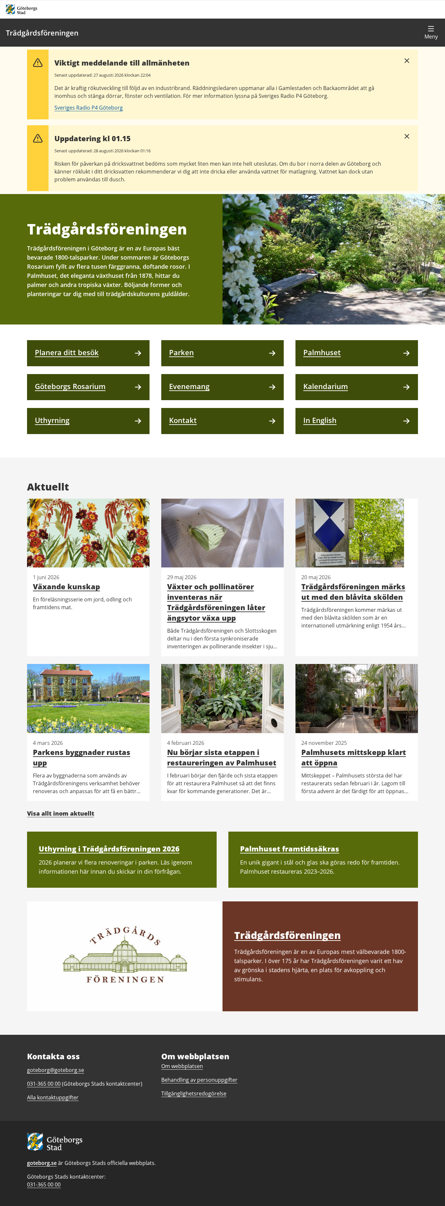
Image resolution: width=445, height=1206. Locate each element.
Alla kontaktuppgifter (53, 1097)
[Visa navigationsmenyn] (431, 33)
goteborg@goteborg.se (55, 1070)
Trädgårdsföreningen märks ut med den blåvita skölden (353, 591)
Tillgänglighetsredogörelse (193, 1093)
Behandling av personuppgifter (199, 1079)
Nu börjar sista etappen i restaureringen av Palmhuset (221, 757)
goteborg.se (42, 1163)
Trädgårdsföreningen (42, 33)
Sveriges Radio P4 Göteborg (88, 107)
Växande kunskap (66, 586)
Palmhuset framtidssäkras (289, 848)
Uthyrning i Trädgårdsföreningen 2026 (109, 848)
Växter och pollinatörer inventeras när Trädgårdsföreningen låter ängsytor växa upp (216, 602)
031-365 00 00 (44, 1184)
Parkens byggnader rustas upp (81, 757)
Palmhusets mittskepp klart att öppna (353, 757)
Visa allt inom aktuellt (60, 813)
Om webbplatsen (182, 1066)
